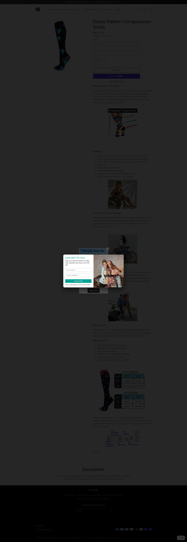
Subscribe (78, 281)
